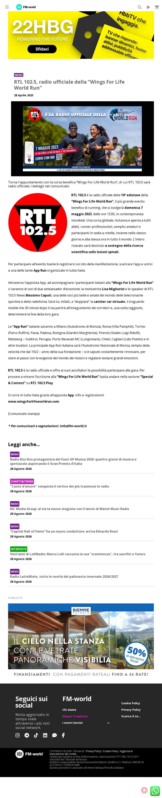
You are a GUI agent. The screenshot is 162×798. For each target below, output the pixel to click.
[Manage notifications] (144, 790)
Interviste (19, 549)
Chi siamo (69, 710)
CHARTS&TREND (22, 481)
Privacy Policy (131, 710)
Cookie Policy (130, 703)
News (19, 75)
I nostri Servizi (72, 723)
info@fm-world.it (73, 426)
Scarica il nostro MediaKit (134, 716)
